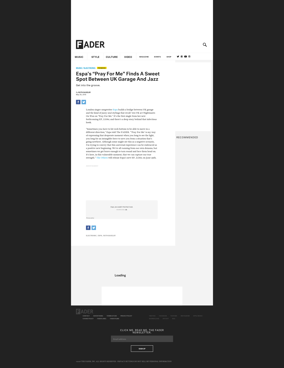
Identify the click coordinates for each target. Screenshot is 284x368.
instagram (189, 56)
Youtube (173, 315)
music (79, 67)
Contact (86, 315)
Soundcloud (154, 318)
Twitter (178, 56)
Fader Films (114, 318)
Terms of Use (112, 315)
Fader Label (101, 318)
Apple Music (198, 315)
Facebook (163, 315)
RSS (173, 318)
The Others (102, 157)
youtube (185, 56)
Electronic (90, 67)
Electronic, (91, 235)
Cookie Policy (88, 318)
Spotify (166, 318)
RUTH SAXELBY (109, 235)
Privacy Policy (126, 315)
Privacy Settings (125, 361)
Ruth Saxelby (84, 92)
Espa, (100, 235)
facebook (182, 56)
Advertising (98, 315)
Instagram (185, 315)
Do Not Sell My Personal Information (153, 361)
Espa (115, 109)
